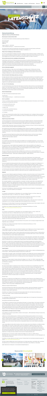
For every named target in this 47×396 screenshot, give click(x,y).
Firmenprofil (27, 382)
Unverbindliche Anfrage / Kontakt (38, 374)
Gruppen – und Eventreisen (29, 3)
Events (26, 381)
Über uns (37, 3)
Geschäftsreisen (20, 3)
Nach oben (41, 394)
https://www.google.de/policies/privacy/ (12, 339)
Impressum (28, 394)
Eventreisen (6, 363)
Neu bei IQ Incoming (11, 363)
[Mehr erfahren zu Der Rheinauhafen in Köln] (12, 360)
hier (13, 390)
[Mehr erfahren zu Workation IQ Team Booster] (34, 360)
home (15, 3)
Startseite (8, 6)
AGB (32, 394)
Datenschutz (36, 394)
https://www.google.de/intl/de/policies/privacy (13, 207)
